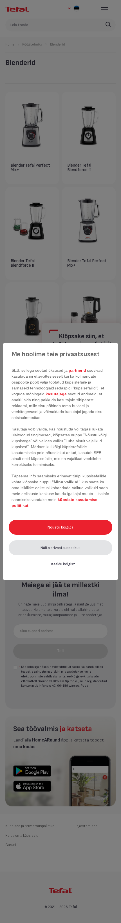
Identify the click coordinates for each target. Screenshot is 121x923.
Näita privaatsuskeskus (60, 547)
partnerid (77, 370)
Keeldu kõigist (63, 564)
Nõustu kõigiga (60, 527)
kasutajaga (56, 394)
